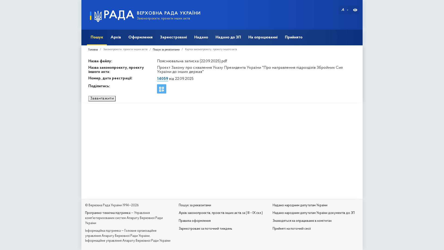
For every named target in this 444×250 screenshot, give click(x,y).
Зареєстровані (173, 37)
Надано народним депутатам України (300, 205)
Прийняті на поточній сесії (292, 229)
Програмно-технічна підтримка (107, 213)
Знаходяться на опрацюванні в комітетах (302, 221)
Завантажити (102, 99)
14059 (162, 79)
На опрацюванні (263, 37)
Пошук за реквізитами (166, 49)
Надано (201, 37)
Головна (93, 49)
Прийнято (293, 37)
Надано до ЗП (228, 37)
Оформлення (140, 37)
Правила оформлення (195, 221)
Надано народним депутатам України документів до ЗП (314, 213)
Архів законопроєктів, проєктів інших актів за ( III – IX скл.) (221, 213)
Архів (116, 37)
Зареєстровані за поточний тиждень (205, 229)
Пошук (97, 37)
